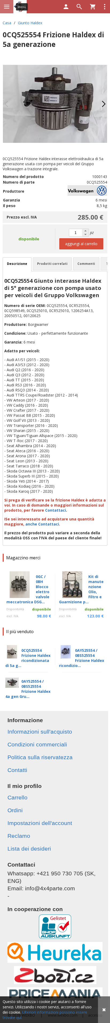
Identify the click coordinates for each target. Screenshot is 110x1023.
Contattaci (55, 510)
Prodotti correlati (52, 263)
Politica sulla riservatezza (40, 757)
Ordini (15, 810)
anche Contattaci (42, 524)
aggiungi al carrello (81, 243)
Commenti (86, 263)
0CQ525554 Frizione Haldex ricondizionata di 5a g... (27, 658)
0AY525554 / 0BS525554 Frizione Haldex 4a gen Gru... (27, 689)
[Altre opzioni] (104, 6)
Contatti (17, 770)
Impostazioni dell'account (39, 823)
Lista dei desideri (29, 849)
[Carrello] (92, 6)
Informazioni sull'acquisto (39, 732)
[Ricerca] (79, 6)
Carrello (17, 797)
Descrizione (17, 263)
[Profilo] (66, 6)
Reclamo (18, 836)
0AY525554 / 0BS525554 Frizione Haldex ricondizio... (81, 658)
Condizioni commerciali (37, 744)
